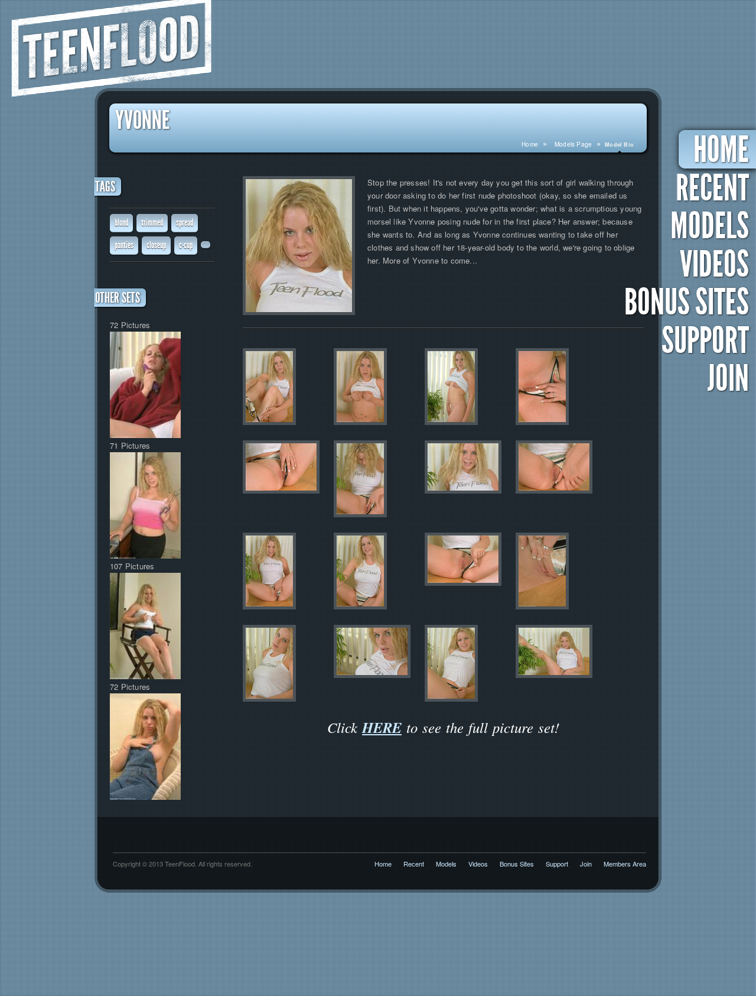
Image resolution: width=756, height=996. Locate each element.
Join (728, 379)
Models (709, 226)
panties (124, 245)
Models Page (573, 144)
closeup (156, 245)
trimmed (152, 222)
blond (121, 222)
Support (705, 341)
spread (184, 222)
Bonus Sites (686, 303)
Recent (712, 188)
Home (530, 144)
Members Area (625, 863)
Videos (714, 265)
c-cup (186, 245)
